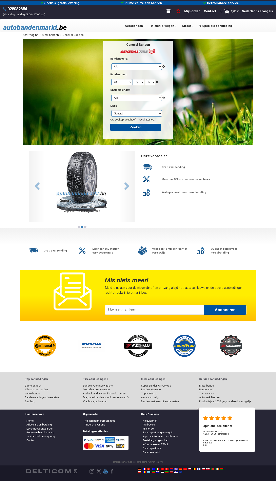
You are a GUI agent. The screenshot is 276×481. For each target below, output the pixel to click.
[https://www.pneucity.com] (212, 469)
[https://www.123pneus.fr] (144, 469)
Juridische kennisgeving (40, 436)
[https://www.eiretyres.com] (217, 469)
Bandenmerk (206, 389)
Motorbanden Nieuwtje (96, 389)
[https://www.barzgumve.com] (153, 472)
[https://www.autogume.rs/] (176, 472)
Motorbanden (207, 385)
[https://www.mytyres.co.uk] (176, 469)
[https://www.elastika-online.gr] (148, 472)
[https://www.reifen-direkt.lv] (171, 472)
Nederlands (250, 11)
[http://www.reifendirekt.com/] (180, 472)
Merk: (114, 105)
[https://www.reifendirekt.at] (185, 469)
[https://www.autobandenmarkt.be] (194, 469)
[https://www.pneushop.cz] (203, 469)
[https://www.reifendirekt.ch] (148, 469)
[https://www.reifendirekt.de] (139, 469)
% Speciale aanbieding (215, 26)
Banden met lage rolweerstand (42, 397)
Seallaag (30, 401)
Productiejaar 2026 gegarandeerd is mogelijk (225, 401)
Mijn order (148, 428)
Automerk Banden (209, 397)
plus (205, 445)
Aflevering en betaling (39, 424)
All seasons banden (36, 389)
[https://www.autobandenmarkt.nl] (171, 469)
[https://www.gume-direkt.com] (189, 469)
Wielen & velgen (162, 26)
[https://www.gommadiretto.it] (157, 469)
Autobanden (134, 26)
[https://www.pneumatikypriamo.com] (208, 469)
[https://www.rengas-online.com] (198, 469)
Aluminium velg (150, 397)
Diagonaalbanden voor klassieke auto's (106, 397)
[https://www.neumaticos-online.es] (180, 469)
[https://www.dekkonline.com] (162, 469)
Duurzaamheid (151, 452)
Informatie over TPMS (155, 444)
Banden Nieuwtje (151, 389)
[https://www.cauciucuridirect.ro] (144, 472)
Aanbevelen (149, 424)
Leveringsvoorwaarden (39, 428)
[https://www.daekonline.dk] (167, 469)
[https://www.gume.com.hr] (157, 472)
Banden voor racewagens (98, 385)
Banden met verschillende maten (160, 401)
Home (30, 420)
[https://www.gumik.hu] (221, 469)
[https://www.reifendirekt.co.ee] (162, 472)
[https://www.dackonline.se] (153, 469)
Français (266, 11)
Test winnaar (206, 393)
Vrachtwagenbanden (95, 401)
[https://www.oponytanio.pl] (139, 472)
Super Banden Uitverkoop (156, 385)
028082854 (17, 8)
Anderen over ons (95, 424)
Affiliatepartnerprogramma (100, 420)
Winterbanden (33, 393)
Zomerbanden (33, 385)
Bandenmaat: (118, 74)
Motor (186, 26)
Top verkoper (149, 393)
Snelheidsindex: (120, 89)
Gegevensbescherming (40, 432)
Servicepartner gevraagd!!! (158, 432)
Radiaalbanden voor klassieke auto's (104, 393)
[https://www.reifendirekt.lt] (167, 472)
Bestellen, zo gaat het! (155, 440)
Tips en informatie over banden (161, 436)
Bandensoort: (119, 58)
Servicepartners (152, 448)
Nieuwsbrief (150, 420)
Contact (31, 440)
